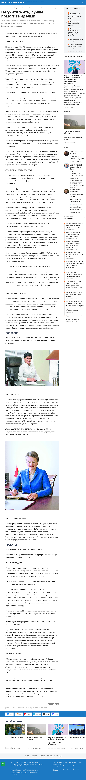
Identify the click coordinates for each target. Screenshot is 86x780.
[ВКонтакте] (49, 704)
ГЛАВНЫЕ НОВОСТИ (72, 8)
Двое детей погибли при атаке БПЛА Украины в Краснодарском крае (75, 46)
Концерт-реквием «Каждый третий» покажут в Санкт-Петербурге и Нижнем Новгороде (74, 32)
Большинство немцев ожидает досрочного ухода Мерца (74, 254)
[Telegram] (53, 704)
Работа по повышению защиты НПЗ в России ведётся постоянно (73, 234)
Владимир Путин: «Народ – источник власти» (74, 23)
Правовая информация (54, 756)
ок (20, 714)
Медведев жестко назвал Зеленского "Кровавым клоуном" (74, 294)
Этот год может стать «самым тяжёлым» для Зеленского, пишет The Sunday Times (73, 244)
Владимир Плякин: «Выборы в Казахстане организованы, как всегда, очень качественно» (75, 264)
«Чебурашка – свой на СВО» (76, 152)
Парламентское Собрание (73, 56)
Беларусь (8, 707)
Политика (67, 112)
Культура (72, 748)
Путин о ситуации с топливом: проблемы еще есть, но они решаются (74, 274)
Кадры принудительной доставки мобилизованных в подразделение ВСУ (75, 318)
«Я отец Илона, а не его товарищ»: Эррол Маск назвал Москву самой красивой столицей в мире (74, 284)
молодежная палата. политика (40, 707)
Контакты (34, 756)
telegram (38, 714)
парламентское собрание (24, 707)
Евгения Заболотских (35, 8)
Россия (14, 707)
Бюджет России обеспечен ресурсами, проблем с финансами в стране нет (74, 225)
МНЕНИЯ (66, 147)
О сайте (26, 756)
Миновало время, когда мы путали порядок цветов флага (76, 166)
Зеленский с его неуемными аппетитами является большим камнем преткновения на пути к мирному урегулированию (76, 195)
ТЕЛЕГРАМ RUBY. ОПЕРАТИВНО (69, 217)
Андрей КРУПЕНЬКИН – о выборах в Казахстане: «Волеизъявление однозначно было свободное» (73, 79)
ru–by (47, 714)
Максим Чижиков (46, 8)
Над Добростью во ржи (14, 737)
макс (56, 714)
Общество (8, 748)
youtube (29, 714)
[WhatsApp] (58, 704)
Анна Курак (54, 8)
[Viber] (56, 704)
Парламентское (52, 748)
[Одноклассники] (51, 704)
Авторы (42, 756)
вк (11, 714)
